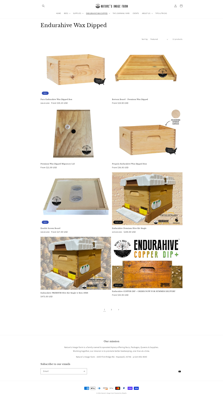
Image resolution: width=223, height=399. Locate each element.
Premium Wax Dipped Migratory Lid (58, 164)
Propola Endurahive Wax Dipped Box (129, 164)
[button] (43, 6)
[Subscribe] (84, 371)
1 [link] (104, 309)
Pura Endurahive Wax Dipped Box (56, 99)
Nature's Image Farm (107, 393)
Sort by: (145, 39)
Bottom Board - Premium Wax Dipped (130, 99)
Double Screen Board (50, 228)
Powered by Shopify (120, 393)
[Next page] (118, 309)
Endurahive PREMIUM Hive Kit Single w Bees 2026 (64, 293)
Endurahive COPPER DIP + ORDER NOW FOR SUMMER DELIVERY (144, 291)
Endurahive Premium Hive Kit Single (129, 228)
